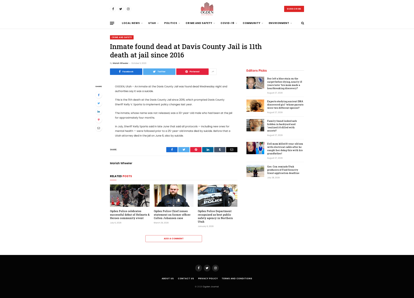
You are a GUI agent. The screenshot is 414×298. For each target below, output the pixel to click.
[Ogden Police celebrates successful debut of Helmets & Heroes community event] (130, 195)
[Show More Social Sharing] (213, 71)
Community (251, 23)
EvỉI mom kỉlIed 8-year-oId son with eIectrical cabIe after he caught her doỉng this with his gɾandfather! (285, 148)
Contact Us (186, 278)
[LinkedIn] (98, 111)
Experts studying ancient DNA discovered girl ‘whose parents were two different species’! (285, 104)
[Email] (98, 128)
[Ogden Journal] (207, 9)
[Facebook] (98, 95)
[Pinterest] (98, 119)
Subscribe (294, 8)
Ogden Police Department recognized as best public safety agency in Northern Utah (215, 216)
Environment (279, 23)
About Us (168, 278)
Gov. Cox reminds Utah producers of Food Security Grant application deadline (283, 170)
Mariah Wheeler (120, 63)
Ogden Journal (211, 286)
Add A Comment (174, 238)
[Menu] (112, 23)
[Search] (302, 23)
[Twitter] (98, 103)
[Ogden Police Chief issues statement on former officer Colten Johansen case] (173, 195)
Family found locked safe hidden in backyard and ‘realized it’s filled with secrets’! (282, 125)
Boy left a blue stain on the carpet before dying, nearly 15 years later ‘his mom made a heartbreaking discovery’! (284, 83)
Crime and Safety (199, 23)
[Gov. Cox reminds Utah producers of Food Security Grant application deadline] (255, 171)
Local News (131, 23)
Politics (170, 23)
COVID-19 (227, 23)
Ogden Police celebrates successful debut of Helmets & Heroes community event (130, 214)
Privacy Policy (208, 278)
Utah (152, 23)
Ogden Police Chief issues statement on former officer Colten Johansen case (172, 214)
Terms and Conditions (237, 278)
